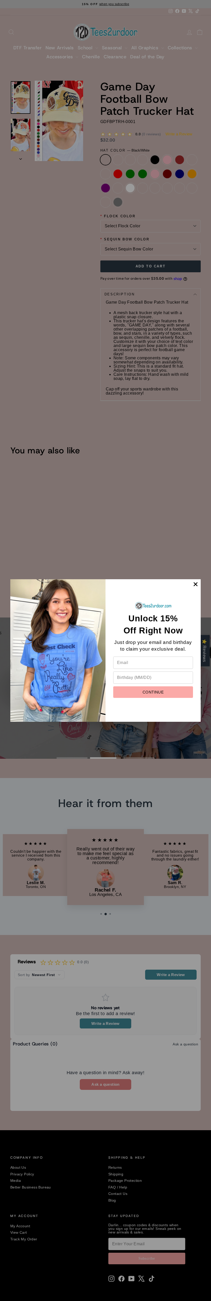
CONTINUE (153, 692)
